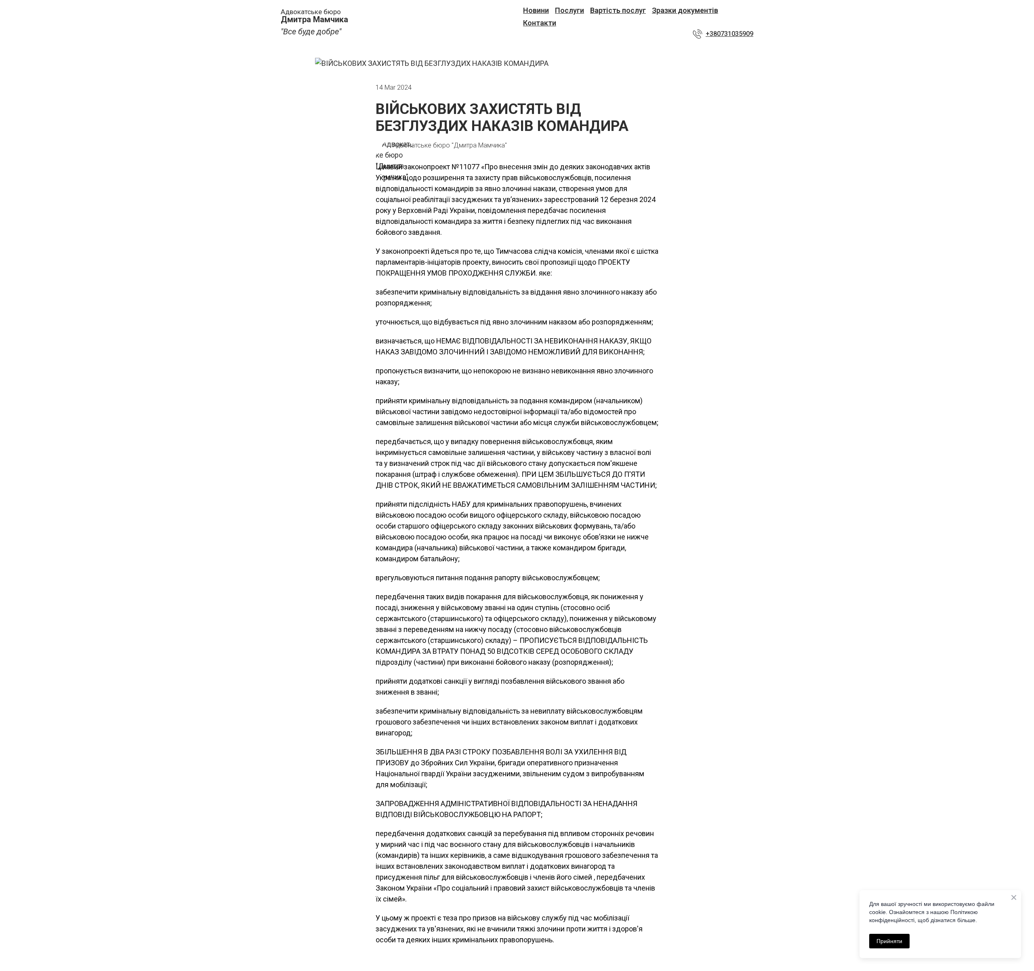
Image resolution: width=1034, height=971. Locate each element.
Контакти (539, 23)
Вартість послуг (618, 10)
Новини (536, 10)
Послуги (569, 10)
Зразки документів (685, 10)
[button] (723, 34)
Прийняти (889, 941)
